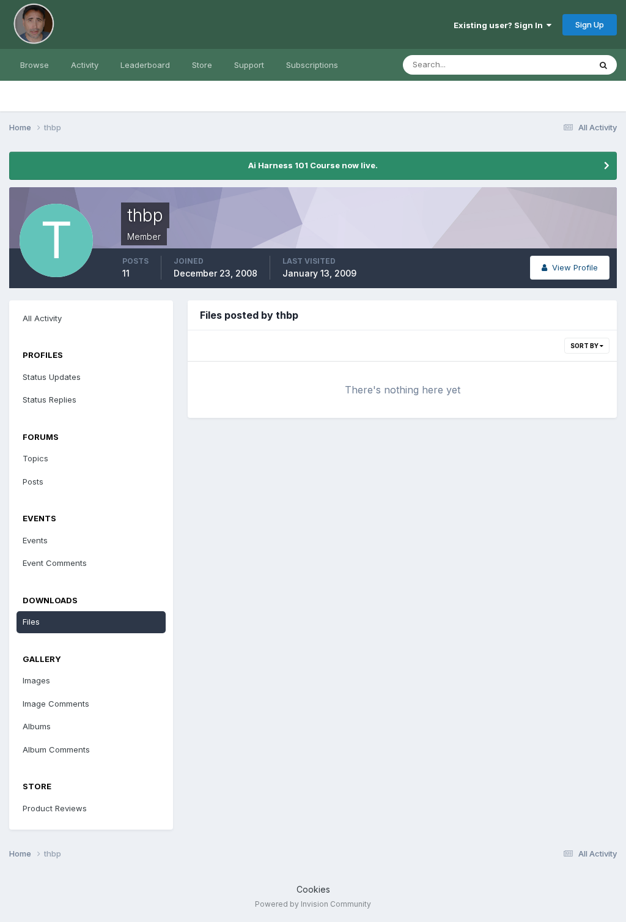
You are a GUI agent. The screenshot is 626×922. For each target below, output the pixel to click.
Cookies (313, 889)
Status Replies (49, 399)
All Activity (42, 318)
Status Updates (545, 64)
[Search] (603, 65)
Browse (34, 65)
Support (249, 65)
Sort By (585, 345)
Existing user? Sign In (500, 25)
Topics (35, 458)
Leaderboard (145, 65)
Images (36, 680)
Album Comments (56, 749)
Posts (33, 481)
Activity (84, 65)
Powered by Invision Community (313, 904)
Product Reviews (55, 808)
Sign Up (589, 24)
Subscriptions (312, 65)
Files (31, 621)
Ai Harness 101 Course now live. (313, 165)
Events (35, 540)
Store (202, 65)
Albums (37, 726)
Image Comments (56, 703)
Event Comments (55, 563)
